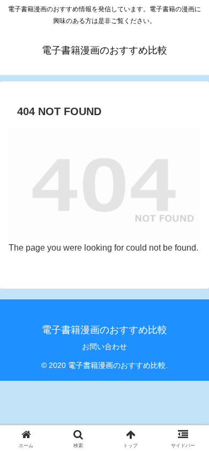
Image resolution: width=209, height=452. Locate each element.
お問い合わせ (104, 346)
